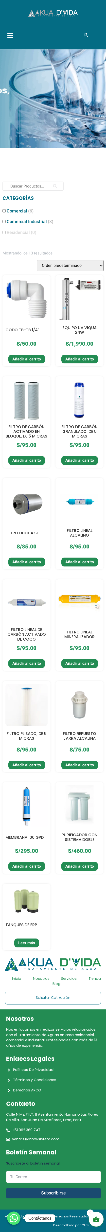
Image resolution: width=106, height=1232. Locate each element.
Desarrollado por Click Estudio (77, 1225)
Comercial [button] (20, 211)
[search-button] (55, 186)
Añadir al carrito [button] (26, 359)
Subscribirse (53, 1193)
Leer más (26, 943)
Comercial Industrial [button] (30, 221)
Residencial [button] (21, 232)
